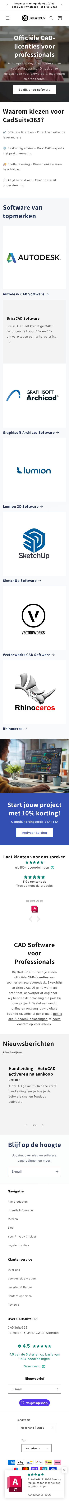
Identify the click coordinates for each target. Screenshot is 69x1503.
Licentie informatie (20, 1210)
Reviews (13, 1304)
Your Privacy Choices (22, 1236)
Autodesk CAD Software (23, 294)
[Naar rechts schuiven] (43, 1125)
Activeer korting (34, 832)
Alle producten (18, 1201)
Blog (11, 1227)
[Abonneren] (57, 1171)
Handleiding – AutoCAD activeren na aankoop (32, 1071)
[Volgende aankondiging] (62, 5)
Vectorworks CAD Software (26, 654)
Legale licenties (18, 1245)
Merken (13, 1219)
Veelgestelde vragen (22, 1278)
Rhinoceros (13, 728)
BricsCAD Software (23, 318)
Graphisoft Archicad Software (29, 432)
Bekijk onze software (34, 89)
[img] (34, 862)
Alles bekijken (12, 1052)
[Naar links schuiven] (26, 1125)
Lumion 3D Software (21, 506)
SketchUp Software (20, 580)
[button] (7, 18)
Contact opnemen (20, 1296)
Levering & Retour (20, 1287)
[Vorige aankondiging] (7, 5)
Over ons (14, 1269)
